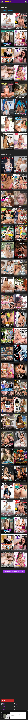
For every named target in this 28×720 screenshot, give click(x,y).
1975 (16, 706)
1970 (4, 703)
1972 (4, 704)
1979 (16, 709)
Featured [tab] (4, 10)
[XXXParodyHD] (8, 1)
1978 (4, 709)
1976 (4, 708)
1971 (16, 703)
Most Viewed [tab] (10, 10)
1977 (16, 708)
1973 (16, 704)
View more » (24, 7)
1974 (4, 706)
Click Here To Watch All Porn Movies (14, 571)
